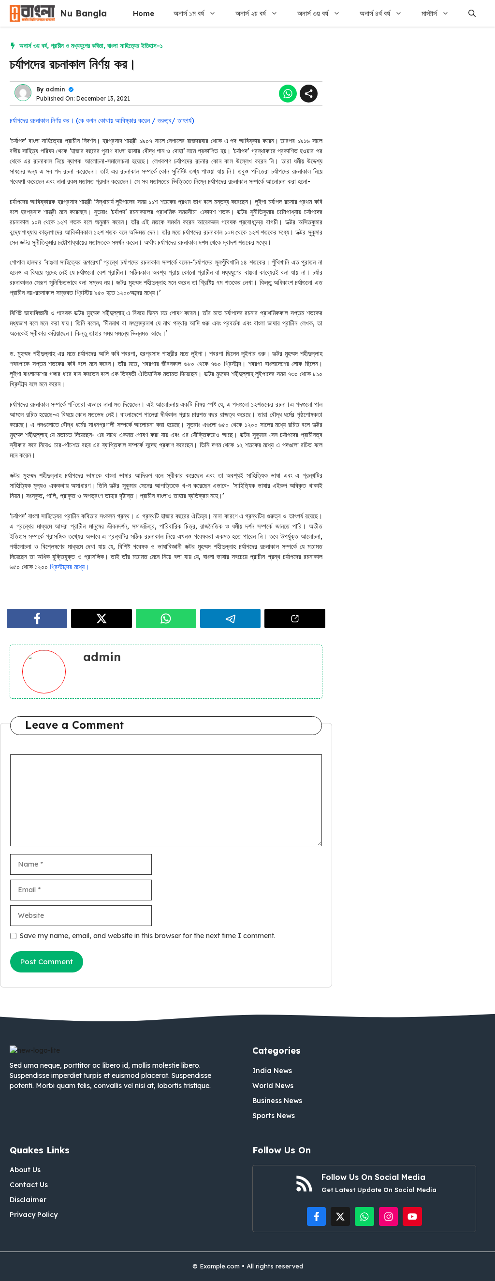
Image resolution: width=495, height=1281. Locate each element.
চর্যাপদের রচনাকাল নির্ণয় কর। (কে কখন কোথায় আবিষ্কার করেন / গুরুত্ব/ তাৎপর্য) (102, 120)
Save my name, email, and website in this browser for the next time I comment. (148, 935)
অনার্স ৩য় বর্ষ (312, 13)
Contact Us (29, 1184)
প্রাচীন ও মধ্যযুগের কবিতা (77, 45)
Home (143, 13)
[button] (472, 13)
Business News (277, 1100)
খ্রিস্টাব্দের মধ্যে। (68, 566)
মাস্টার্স (429, 13)
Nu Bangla (83, 13)
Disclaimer (28, 1199)
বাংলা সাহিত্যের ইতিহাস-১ (135, 45)
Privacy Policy (34, 1214)
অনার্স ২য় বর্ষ (250, 13)
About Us (25, 1169)
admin (55, 89)
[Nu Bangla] (32, 13)
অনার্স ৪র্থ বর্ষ (375, 13)
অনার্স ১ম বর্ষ (189, 13)
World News (272, 1085)
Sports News (273, 1115)
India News (272, 1070)
